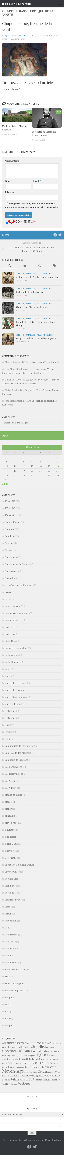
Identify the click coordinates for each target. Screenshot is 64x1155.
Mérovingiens (30, 1071)
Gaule (8, 668)
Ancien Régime (12, 522)
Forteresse (51, 1059)
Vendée (14, 1084)
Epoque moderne (13, 619)
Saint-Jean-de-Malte (15, 969)
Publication (11, 920)
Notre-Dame (11, 843)
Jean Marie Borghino (17, 35)
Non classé (10, 836)
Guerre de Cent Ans (34, 1063)
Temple (46, 1079)
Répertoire (10, 948)
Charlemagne (50, 1047)
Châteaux (24, 1050)
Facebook (32, 1096)
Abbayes (19, 1042)
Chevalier (9, 1051)
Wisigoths (10, 1025)
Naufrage (9, 829)
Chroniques (11, 557)
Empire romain (10, 1059)
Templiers (10, 997)
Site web (9, 191)
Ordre (57, 1072)
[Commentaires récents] (39, 266)
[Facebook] (55, 235)
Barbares (12, 1047)
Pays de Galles (12, 871)
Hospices (9, 724)
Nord (41, 1071)
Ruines (15, 1079)
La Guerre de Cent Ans (16, 759)
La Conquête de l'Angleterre (19, 745)
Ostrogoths (11, 857)
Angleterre (30, 1042)
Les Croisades (33, 1067)
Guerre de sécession (15, 682)
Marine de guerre (13, 794)
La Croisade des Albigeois (18, 752)
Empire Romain (12, 605)
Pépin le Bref (11, 878)
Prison (8, 913)
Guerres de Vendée (14, 703)
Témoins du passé (14, 990)
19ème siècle (11, 515)
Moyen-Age (10, 822)
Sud (31, 1079)
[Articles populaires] (24, 266)
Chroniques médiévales (17, 564)
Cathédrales (24, 1047)
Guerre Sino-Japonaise (16, 696)
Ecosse (8, 592)
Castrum (9, 543)
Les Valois (10, 780)
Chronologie (11, 571)
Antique (41, 1042)
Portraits (9, 892)
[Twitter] (60, 235)
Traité (8, 1004)
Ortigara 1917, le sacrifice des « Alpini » (36, 338)
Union (6, 1084)
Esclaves (9, 633)
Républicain (24, 1080)
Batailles (30, 273)
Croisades (10, 578)
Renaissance (11, 934)
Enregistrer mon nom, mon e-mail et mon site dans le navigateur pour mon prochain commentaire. (32, 205)
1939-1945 (10, 508)
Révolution (10, 962)
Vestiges (24, 1083)
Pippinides (10, 885)
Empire (52, 1055)
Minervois (10, 815)
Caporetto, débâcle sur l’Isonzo (32, 307)
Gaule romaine (15, 1063)
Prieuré (4, 1076)
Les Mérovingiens (14, 773)
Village (8, 1011)
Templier (55, 1079)
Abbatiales (8, 1042)
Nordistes (50, 1072)
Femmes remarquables (16, 647)
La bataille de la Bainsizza (29, 291)
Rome (16, 1075)
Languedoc (20, 1067)
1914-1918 (20, 273)
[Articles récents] (9, 266)
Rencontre (10, 941)
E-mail (37, 181)
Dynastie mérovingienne (25, 1055)
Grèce (8, 675)
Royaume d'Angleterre (33, 1075)
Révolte (9, 955)
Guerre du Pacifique (15, 689)
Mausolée (10, 801)
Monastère (49, 1067)
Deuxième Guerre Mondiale (19, 585)
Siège (7, 976)
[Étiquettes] (54, 266)
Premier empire (12, 899)
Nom (8, 181)
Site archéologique (14, 983)
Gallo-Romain (12, 661)
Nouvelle (49, 273)
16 (57, 466)
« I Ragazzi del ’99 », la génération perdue (37, 276)
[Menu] (60, 3)
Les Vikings (11, 787)
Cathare (9, 550)
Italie (40, 273)
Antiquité (9, 529)
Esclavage (10, 626)
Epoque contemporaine (17, 612)
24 (6, 475)
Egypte (8, 599)
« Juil (5, 484)
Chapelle (37, 1046)
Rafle (7, 927)
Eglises (42, 1055)
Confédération (40, 1051)
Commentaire (12, 160)
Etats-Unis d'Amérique (31, 1059)
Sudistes (38, 1079)
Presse (8, 906)
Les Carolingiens (13, 766)
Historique (10, 710)
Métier (8, 808)
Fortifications (12, 654)
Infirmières (10, 731)
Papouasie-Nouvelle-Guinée (19, 864)
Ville (7, 1018)
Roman (10, 1076)
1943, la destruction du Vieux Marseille (40, 362)
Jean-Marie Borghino (16, 4)
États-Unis (10, 640)
